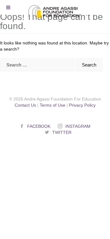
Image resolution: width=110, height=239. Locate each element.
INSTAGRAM (77, 126)
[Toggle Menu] (8, 7)
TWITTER (62, 132)
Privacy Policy (82, 105)
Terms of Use (52, 105)
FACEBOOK (38, 126)
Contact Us (25, 105)
